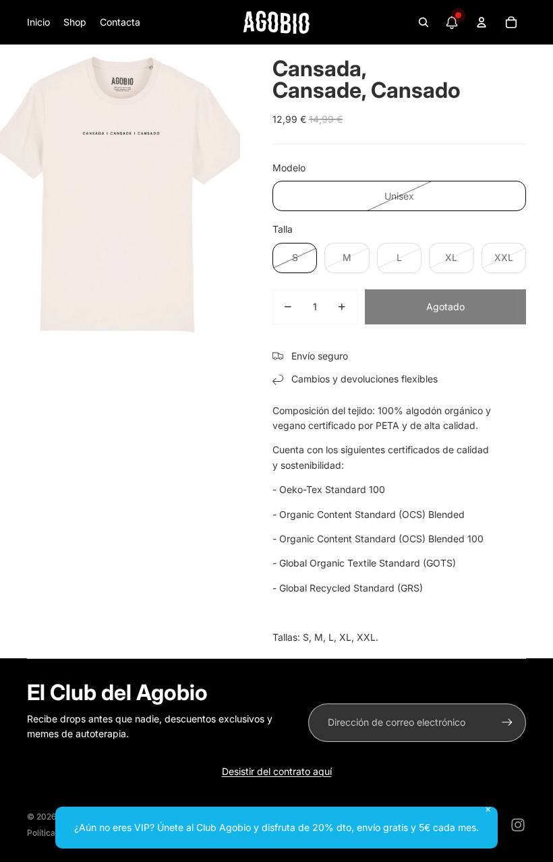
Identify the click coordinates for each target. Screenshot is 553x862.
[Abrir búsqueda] (423, 22)
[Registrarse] (507, 722)
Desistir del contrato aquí (277, 771)
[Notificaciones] (452, 22)
